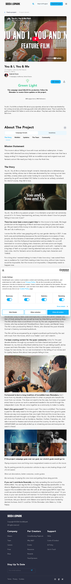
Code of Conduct (53, 540)
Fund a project (11, 12)
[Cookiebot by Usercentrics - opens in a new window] (61, 270)
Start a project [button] (42, 4)
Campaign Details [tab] (21, 132)
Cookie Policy (24, 289)
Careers (9, 545)
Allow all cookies (58, 312)
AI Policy (50, 545)
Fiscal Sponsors (32, 558)
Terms (9, 579)
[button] (33, 3)
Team (9, 540)
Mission (9, 536)
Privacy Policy (30, 282)
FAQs (49, 536)
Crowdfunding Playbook (35, 536)
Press (9, 549)
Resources (30, 549)
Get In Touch (51, 549)
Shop (9, 554)
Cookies (21, 579)
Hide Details (13, 312)
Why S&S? (30, 540)
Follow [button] (57, 81)
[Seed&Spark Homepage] (13, 4)
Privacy (15, 579)
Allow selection (36, 312)
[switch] (26, 299)
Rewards (30, 554)
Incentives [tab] (52, 132)
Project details (24, 12)
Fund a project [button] (56, 4)
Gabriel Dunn (13, 74)
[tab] (8, 138)
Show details (61, 306)
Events (29, 545)
